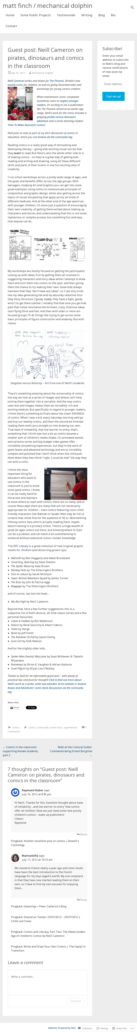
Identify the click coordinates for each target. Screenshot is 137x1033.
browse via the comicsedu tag (55, 137)
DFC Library (20, 546)
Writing (86, 15)
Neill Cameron (16, 81)
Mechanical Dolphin (42, 72)
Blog (101, 15)
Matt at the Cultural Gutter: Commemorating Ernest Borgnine (71, 751)
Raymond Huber (32, 790)
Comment (75, 1001)
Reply (83, 834)
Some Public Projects (35, 15)
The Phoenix (57, 81)
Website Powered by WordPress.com (68, 1027)
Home (10, 15)
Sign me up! (113, 96)
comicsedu (43, 727)
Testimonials (66, 15)
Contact (11, 26)
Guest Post (56, 727)
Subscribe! (112, 48)
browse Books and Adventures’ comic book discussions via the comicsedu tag (47, 688)
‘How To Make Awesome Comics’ (26, 125)
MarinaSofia (30, 856)
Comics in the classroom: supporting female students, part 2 (20, 751)
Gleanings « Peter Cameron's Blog (45, 906)
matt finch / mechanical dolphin (47, 6)
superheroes (70, 727)
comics (16, 727)
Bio (113, 15)
